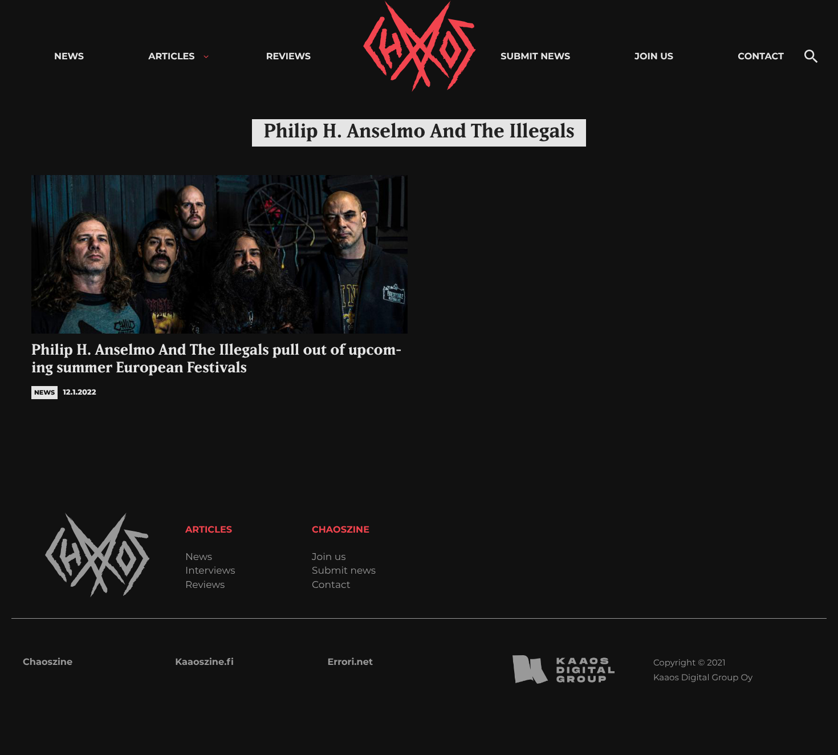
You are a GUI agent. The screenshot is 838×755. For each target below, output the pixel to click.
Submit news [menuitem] (535, 56)
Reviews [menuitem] (288, 56)
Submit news (344, 571)
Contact (331, 585)
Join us (328, 557)
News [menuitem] (69, 56)
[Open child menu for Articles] (206, 56)
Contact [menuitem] (761, 56)
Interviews (210, 571)
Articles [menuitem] (171, 56)
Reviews (205, 585)
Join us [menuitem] (653, 56)
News (198, 557)
